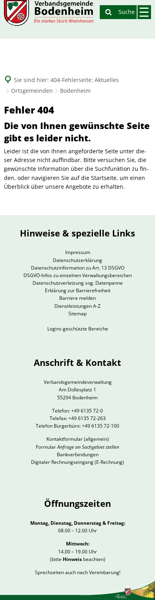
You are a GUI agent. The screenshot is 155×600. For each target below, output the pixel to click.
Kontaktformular (64, 439)
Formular (77, 447)
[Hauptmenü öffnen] (144, 12)
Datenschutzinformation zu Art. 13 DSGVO (77, 267)
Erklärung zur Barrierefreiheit (77, 290)
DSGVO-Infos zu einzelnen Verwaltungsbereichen (77, 275)
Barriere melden (77, 298)
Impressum (77, 252)
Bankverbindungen (78, 454)
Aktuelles (107, 80)
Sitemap (77, 313)
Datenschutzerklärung (77, 260)
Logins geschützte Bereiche (77, 328)
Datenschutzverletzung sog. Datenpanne (78, 282)
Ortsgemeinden (32, 90)
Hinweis (72, 559)
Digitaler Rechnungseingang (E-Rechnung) (77, 462)
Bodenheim (75, 90)
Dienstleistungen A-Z (77, 306)
